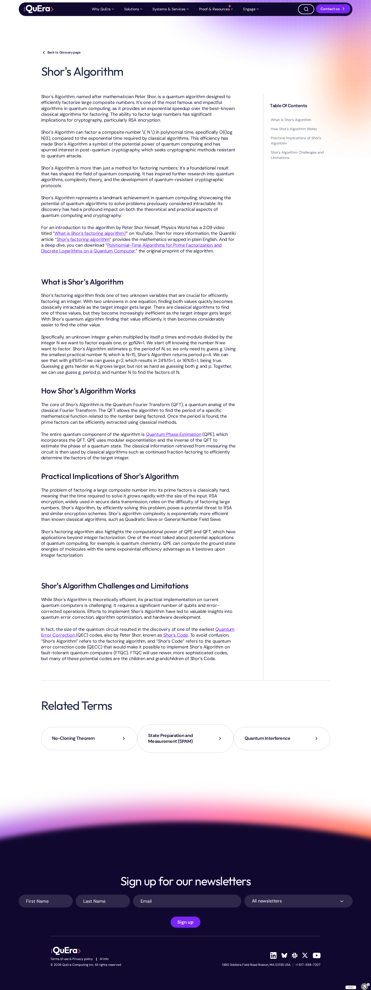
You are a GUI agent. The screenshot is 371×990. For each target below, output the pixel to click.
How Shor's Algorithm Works (294, 129)
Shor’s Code (175, 635)
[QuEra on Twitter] (305, 955)
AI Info (104, 959)
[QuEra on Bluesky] (284, 955)
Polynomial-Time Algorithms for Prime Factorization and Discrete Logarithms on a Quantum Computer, (131, 248)
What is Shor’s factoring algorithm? (90, 233)
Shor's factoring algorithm (83, 239)
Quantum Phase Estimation (173, 434)
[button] (103, 9)
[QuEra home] (38, 9)
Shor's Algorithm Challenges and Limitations (297, 155)
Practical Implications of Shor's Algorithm (296, 141)
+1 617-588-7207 (308, 965)
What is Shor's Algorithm (291, 120)
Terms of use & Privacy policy (71, 959)
